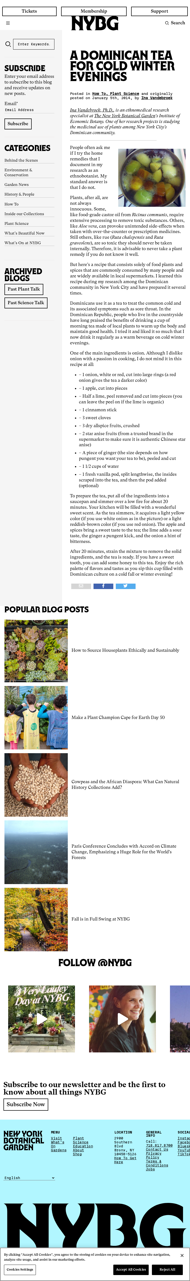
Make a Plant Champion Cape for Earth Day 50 (118, 717)
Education (83, 1146)
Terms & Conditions (157, 1163)
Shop (77, 1154)
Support (159, 11)
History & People (19, 195)
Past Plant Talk (24, 289)
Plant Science (16, 224)
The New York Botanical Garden (124, 116)
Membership (94, 11)
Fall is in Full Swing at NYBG (100, 919)
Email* (11, 104)
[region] (95, 1264)
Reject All (167, 1269)
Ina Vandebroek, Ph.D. (91, 110)
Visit (56, 1138)
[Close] (182, 1255)
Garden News (16, 185)
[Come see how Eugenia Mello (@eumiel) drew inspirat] (122, 1018)
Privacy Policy (154, 1155)
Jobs (150, 1169)
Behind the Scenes (21, 161)
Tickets (29, 11)
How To (11, 205)
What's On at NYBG (22, 243)
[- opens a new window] (81, 586)
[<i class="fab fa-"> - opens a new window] (126, 586)
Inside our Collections (24, 214)
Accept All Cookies (131, 1269)
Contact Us (157, 1149)
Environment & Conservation (18, 172)
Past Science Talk (26, 303)
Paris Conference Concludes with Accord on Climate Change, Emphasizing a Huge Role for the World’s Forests (123, 852)
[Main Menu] (8, 23)
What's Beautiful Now (24, 234)
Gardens (59, 1150)
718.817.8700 (159, 1145)
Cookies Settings (20, 1269)
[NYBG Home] (95, 23)
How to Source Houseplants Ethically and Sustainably (125, 650)
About (78, 1150)
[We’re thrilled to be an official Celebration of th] (41, 1018)
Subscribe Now (26, 1104)
